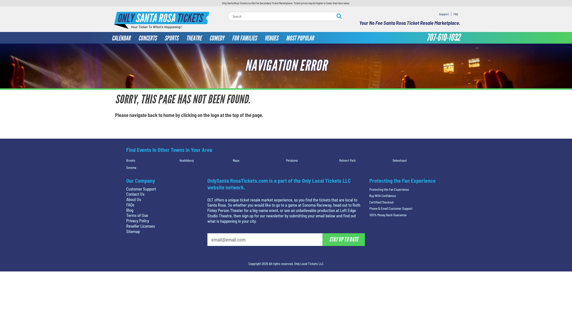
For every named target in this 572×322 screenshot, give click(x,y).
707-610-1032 (443, 37)
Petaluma (292, 160)
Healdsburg (186, 160)
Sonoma (131, 167)
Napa (236, 160)
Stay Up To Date (343, 239)
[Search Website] (339, 16)
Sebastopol (400, 160)
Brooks (130, 160)
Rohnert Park (347, 160)
